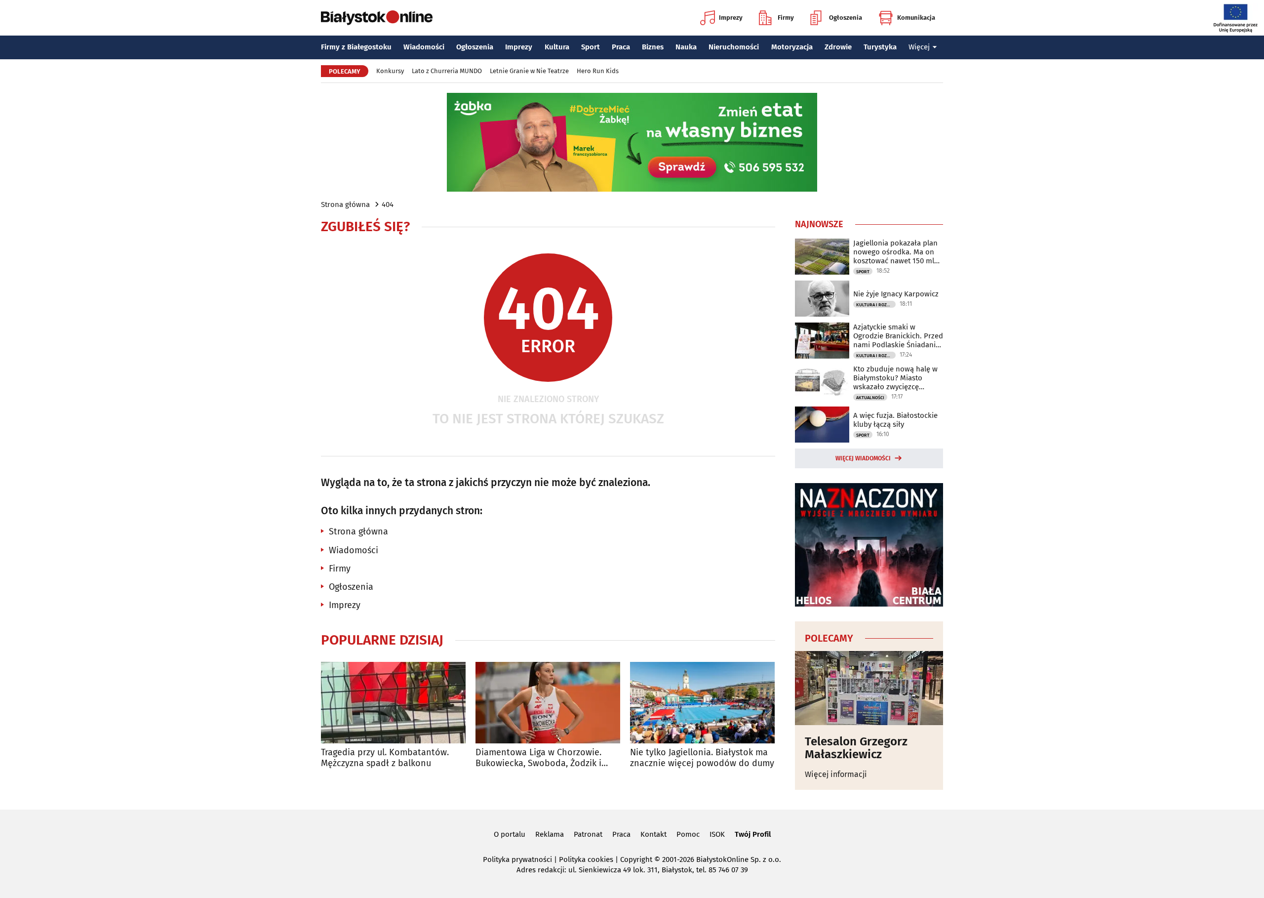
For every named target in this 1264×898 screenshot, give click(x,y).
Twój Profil (753, 834)
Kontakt (653, 834)
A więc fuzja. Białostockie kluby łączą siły (895, 420)
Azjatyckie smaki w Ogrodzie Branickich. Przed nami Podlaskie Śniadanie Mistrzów (898, 336)
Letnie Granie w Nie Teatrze (529, 71)
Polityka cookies (586, 859)
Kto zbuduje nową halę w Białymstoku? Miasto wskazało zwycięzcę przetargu (895, 378)
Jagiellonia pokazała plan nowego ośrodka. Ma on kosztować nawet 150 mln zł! (896, 252)
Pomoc (688, 834)
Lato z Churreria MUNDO (447, 71)
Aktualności (870, 397)
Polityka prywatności (517, 859)
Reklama (549, 834)
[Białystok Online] (377, 17)
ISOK (717, 834)
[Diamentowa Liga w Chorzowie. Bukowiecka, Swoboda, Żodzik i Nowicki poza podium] (547, 702)
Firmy (786, 17)
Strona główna (345, 204)
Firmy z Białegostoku (356, 46)
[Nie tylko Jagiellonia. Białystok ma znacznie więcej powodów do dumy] (702, 702)
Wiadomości (423, 46)
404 (388, 204)
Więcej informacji (836, 774)
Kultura (557, 46)
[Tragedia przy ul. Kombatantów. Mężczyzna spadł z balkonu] (393, 702)
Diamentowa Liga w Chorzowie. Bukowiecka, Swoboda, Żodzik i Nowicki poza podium (538, 758)
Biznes (653, 46)
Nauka (686, 46)
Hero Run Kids (598, 71)
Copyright (636, 859)
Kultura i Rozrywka (876, 304)
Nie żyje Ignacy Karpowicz (896, 293)
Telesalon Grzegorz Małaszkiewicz (856, 748)
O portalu (509, 834)
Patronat (588, 834)
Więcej (919, 46)
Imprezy (731, 17)
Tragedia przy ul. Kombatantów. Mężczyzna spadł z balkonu (385, 758)
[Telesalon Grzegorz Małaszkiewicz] (869, 688)
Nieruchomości (734, 46)
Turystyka (880, 46)
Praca (621, 46)
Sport (590, 46)
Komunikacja (916, 17)
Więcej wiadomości (863, 458)
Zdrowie (838, 46)
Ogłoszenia (845, 17)
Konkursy (390, 71)
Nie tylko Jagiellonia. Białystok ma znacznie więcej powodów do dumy (702, 758)
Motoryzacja (792, 46)
